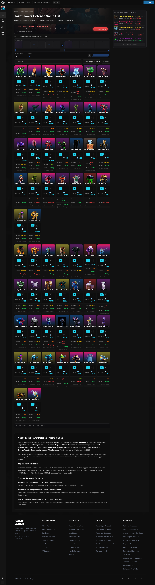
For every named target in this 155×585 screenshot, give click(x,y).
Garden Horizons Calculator (106, 544)
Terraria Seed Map (130, 562)
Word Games (73, 533)
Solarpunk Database (130, 529)
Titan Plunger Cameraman (127, 22)
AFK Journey (46, 551)
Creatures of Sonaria (49, 544)
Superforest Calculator (104, 537)
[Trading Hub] (3, 21)
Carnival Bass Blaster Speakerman (126, 38)
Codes (21, 2)
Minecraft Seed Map (103, 540)
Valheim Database (130, 526)
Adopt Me (45, 526)
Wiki (28, 2)
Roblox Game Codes (76, 529)
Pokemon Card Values (131, 569)
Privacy (130, 579)
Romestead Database (131, 551)
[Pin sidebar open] (2, 578)
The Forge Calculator (104, 529)
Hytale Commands (75, 551)
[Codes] (3, 33)
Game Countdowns (76, 544)
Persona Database (130, 547)
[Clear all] (89, 55)
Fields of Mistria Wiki (131, 540)
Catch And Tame (48, 540)
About (123, 579)
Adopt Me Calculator (103, 533)
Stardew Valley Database (132, 558)
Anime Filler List (102, 547)
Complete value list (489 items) (31, 425)
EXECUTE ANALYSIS (101, 55)
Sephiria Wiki (128, 544)
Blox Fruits (45, 533)
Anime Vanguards (48, 529)
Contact (143, 579)
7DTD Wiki (127, 554)
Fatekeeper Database (131, 537)
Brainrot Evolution (48, 537)
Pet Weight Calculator (104, 526)
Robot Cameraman (126, 27)
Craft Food (45, 547)
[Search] (2, 582)
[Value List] (3, 15)
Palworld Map (128, 565)
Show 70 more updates (130, 44)
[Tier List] (3, 27)
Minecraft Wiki (74, 537)
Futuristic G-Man (126, 16)
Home (16, 11)
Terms (137, 579)
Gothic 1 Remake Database (133, 533)
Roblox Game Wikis (76, 526)
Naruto (71, 554)
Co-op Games (74, 547)
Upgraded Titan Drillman (127, 33)
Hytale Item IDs (74, 540)
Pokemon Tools (102, 551)
